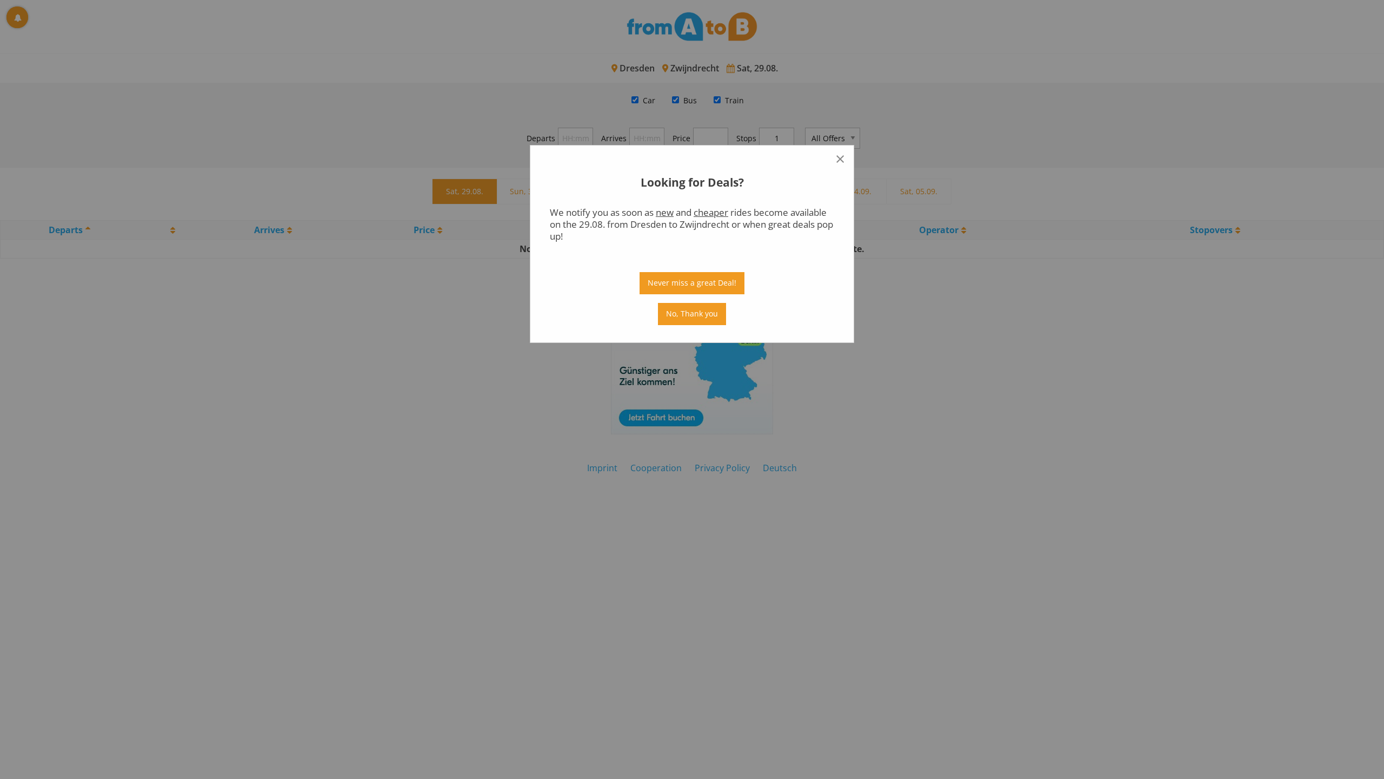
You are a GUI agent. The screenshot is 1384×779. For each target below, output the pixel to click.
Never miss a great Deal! (692, 283)
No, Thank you (692, 313)
